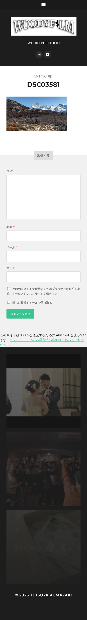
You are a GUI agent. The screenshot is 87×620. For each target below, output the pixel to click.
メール (11, 247)
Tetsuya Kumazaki (51, 595)
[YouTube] (47, 54)
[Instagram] (39, 54)
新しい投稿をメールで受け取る (32, 303)
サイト (10, 268)
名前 (10, 227)
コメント (12, 171)
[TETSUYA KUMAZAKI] (43, 26)
